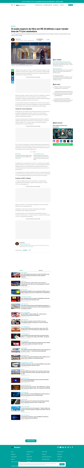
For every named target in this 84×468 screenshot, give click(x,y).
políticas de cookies (41, 464)
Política (28, 454)
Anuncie (13, 459)
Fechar (62, 464)
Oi (29, 250)
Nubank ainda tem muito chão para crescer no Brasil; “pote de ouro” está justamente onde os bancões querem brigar (41, 157)
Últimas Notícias (38, 5)
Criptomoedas (60, 451)
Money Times (29, 459)
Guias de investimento (46, 456)
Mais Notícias (31, 440)
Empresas (25, 250)
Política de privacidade (16, 461)
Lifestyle (28, 461)
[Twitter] (70, 447)
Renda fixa (59, 454)
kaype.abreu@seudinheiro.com (24, 244)
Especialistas (14, 456)
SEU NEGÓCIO (56, 5)
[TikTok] (65, 447)
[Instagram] (58, 447)
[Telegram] (68, 447)
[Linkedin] (63, 447)
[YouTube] (60, 447)
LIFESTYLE (62, 5)
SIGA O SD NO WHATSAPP (63, 144)
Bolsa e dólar (44, 451)
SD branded (59, 456)
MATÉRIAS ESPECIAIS (48, 5)
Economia (44, 454)
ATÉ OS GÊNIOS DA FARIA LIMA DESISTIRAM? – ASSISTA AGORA (49, 1)
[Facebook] (72, 447)
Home (12, 451)
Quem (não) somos (46, 459)
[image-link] (15, 274)
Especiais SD (29, 456)
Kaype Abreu (18, 39)
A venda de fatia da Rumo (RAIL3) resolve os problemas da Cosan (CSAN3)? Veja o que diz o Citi (23, 157)
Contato (59, 459)
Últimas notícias (30, 451)
